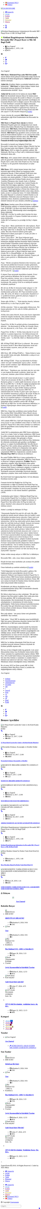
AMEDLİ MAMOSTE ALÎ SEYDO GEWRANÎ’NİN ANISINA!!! (20, 823)
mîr (6, 686)
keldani (7, 679)
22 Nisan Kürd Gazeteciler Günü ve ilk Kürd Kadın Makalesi (19, 742)
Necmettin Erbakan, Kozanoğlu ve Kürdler (14, 761)
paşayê (7, 690)
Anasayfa (10, 1171)
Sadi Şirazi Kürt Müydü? (14, 1128)
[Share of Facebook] (5, 58)
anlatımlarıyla (10, 683)
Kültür (7, 1175)
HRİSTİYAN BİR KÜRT (14, 918)
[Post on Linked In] (6, 64)
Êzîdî (7, 702)
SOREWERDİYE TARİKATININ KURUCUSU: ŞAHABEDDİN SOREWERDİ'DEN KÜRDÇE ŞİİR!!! (20, 888)
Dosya (7, 1181)
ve (6, 694)
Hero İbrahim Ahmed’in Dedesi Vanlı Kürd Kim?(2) (17, 865)
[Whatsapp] (6, 62)
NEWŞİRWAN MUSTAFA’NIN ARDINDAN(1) (15, 801)
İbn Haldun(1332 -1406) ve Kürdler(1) (19, 949)
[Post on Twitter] (6, 60)
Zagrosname (14, 1202)
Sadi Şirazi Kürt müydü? (14, 982)
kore (6, 692)
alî (6, 698)
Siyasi (7, 1173)
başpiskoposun (10, 681)
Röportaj (8, 1179)
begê (7, 700)
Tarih (7, 1177)
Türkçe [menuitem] (9, 5)
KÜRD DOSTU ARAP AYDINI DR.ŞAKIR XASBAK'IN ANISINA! (23, 1047)
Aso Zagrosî (20, 901)
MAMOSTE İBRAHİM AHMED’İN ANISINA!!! (15, 781)
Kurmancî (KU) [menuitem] (12, 3)
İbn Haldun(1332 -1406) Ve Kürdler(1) (19, 1095)
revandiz (8, 685)
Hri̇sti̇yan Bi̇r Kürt (12, 1064)
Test (6, 931)
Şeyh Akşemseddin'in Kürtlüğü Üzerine (20, 967)
